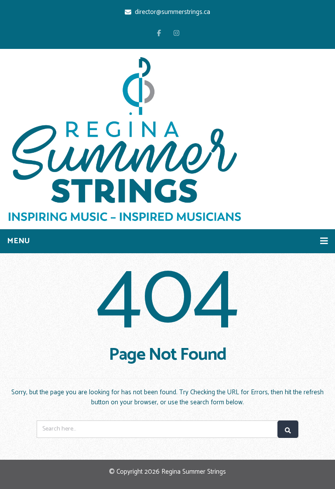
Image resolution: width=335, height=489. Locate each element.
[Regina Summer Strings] (125, 139)
